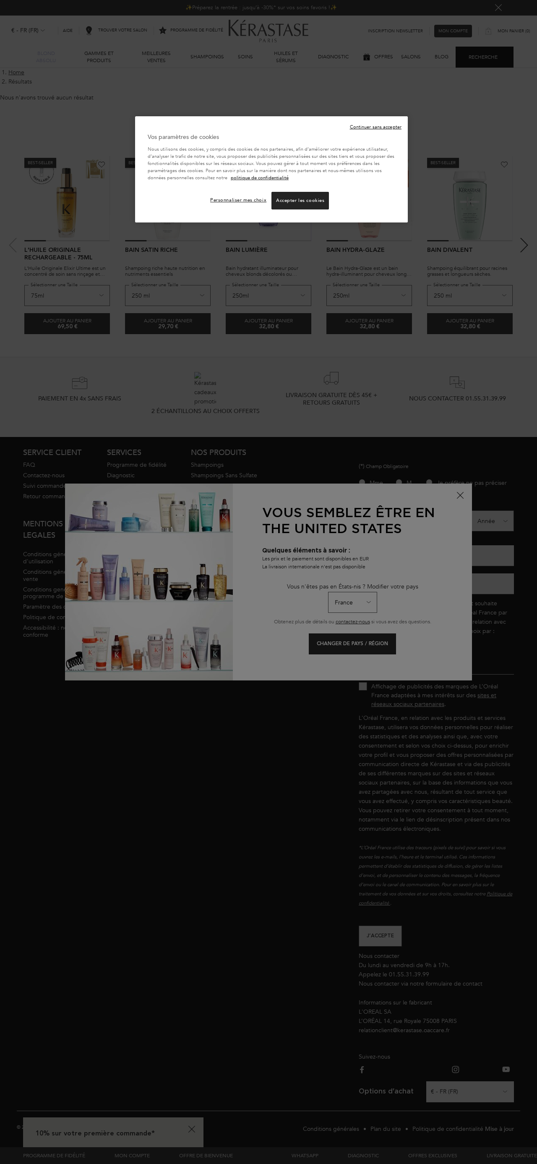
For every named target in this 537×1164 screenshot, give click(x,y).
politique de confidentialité (260, 178)
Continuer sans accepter (375, 127)
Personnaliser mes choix (238, 200)
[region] (271, 169)
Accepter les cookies (300, 200)
